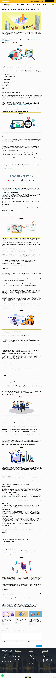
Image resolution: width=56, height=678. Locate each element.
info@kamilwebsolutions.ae (37, 1)
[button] (2, 675)
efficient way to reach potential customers (24, 145)
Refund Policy (17, 659)
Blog (16, 655)
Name (3, 641)
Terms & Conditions (19, 658)
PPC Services (31, 663)
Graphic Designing (32, 655)
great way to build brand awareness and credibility (22, 104)
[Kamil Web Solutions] (6, 5)
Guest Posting (31, 656)
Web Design (31, 662)
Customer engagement (6, 194)
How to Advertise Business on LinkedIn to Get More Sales (7, 620)
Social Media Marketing (33, 660)
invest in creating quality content (28, 250)
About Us (17, 654)
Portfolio (17, 662)
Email (16, 641)
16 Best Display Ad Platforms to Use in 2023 (21, 620)
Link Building (31, 658)
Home (16, 652)
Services (31, 650)
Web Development (32, 654)
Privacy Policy (17, 656)
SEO (29, 652)
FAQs (16, 660)
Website (30, 641)
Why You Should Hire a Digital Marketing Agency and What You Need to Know (35, 620)
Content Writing (32, 659)
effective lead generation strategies (12, 189)
